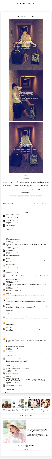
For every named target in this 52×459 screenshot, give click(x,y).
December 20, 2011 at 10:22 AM (12, 391)
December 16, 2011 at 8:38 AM (12, 247)
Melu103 (7, 223)
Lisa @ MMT (8, 242)
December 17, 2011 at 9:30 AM (12, 326)
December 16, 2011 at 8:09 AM (12, 217)
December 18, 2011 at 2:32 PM (12, 348)
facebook (14, 196)
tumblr (32, 196)
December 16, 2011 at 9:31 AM (12, 287)
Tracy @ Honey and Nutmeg (11, 248)
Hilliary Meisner (9, 264)
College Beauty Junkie (10, 366)
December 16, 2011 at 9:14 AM (12, 267)
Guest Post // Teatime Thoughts (6, 410)
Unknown (8, 293)
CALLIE (7, 253)
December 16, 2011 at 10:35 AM (12, 303)
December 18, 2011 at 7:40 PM (12, 365)
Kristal (7, 273)
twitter (20, 196)
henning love (8, 288)
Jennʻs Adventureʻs (9, 269)
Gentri (7, 298)
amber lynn (8, 371)
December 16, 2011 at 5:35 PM (12, 319)
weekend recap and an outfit (25, 410)
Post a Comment (6, 392)
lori (6, 304)
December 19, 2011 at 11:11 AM (12, 375)
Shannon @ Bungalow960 (11, 214)
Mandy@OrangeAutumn (10, 219)
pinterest (27, 196)
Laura (7, 258)
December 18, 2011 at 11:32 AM (12, 335)
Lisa (6, 315)
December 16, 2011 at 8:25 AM (12, 241)
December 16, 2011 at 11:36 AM (12, 309)
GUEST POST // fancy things (15, 410)
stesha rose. (26, 3)
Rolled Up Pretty (9, 282)
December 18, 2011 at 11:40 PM (12, 370)
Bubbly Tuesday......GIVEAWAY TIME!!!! (45, 410)
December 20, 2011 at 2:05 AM (12, 382)
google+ (39, 196)
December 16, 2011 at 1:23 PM (12, 313)
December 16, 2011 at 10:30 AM (12, 292)
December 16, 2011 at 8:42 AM (12, 252)
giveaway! (33, 409)
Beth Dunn (8, 349)
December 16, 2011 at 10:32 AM (12, 296)
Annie (7, 383)
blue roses (8, 357)
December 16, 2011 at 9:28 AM (12, 272)
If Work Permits (9, 334)
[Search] (26, 452)
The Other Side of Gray (10, 389)
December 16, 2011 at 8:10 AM (12, 222)
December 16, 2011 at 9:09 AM (12, 263)
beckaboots (8, 327)
